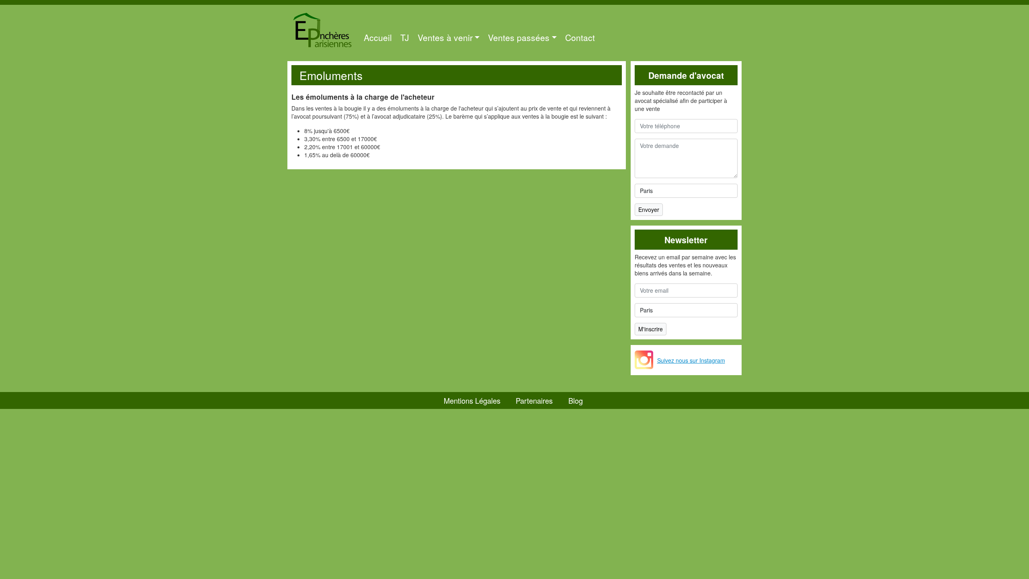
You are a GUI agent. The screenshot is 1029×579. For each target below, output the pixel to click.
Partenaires (534, 400)
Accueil (378, 37)
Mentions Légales (472, 400)
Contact (580, 37)
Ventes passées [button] (518, 37)
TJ (404, 37)
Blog (575, 400)
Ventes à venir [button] (445, 37)
